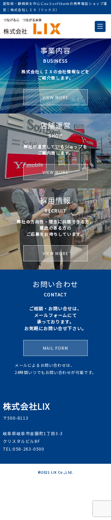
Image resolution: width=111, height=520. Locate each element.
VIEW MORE (55, 97)
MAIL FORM (55, 348)
